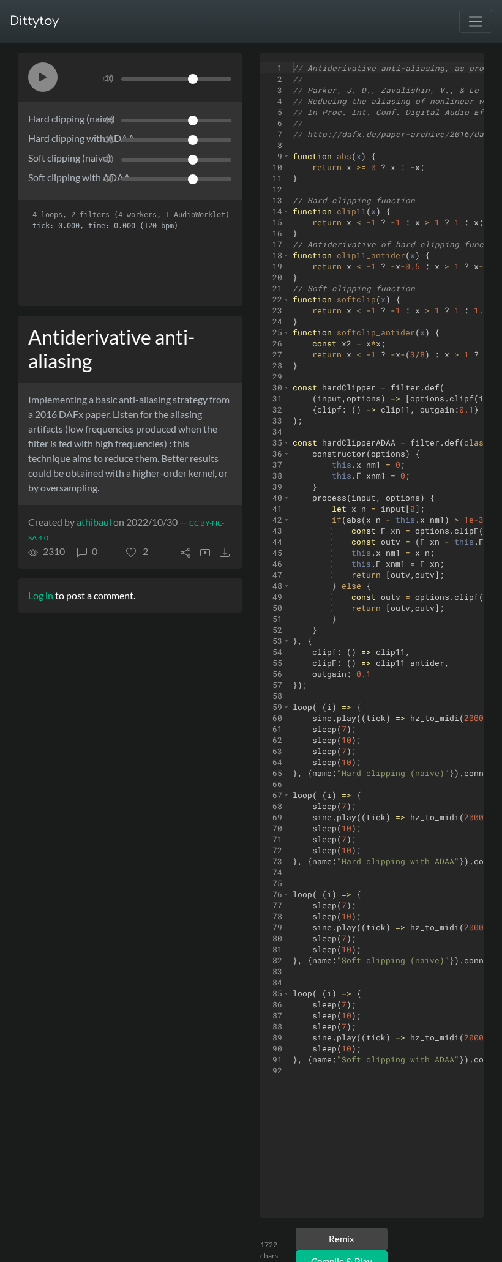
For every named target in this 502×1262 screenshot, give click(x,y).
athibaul (94, 522)
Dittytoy (34, 21)
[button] (43, 77)
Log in (40, 595)
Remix (341, 1238)
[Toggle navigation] (475, 21)
